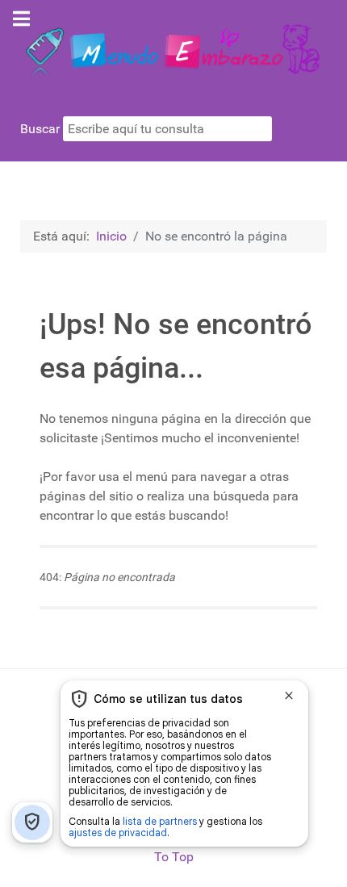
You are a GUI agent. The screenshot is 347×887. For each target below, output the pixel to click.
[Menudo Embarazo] (173, 47)
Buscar (41, 128)
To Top (174, 856)
